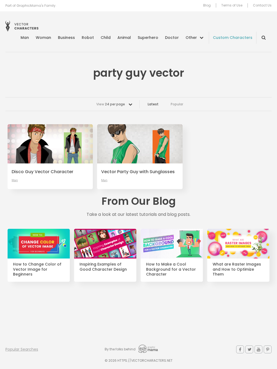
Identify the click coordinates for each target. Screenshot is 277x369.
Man (25, 37)
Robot (88, 37)
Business (66, 37)
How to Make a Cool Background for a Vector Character (171, 269)
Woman (43, 37)
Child (106, 37)
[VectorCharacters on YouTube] (258, 349)
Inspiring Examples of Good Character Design (103, 267)
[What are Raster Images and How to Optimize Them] (238, 243)
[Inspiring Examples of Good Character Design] (105, 243)
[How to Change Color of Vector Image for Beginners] (39, 243)
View (110, 104)
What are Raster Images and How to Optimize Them (237, 269)
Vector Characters (21, 26)
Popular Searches (21, 349)
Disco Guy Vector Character (42, 172)
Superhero (148, 37)
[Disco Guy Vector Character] (50, 143)
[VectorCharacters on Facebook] (240, 349)
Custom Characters (232, 37)
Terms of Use (231, 5)
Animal (124, 37)
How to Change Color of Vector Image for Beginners (37, 269)
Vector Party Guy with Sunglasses (138, 172)
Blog (207, 5)
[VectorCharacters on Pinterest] (268, 349)
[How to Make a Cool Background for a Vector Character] (172, 243)
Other (191, 37)
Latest (153, 104)
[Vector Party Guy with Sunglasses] (139, 143)
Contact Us (262, 5)
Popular (177, 104)
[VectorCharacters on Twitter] (249, 349)
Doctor (172, 37)
